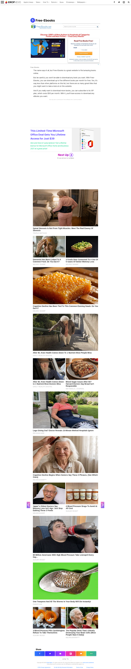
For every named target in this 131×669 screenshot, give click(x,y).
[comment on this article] (81, 653)
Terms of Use (79, 667)
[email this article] (60, 653)
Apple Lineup (28, 2)
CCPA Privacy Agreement (44, 667)
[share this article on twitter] (50, 653)
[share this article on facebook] (40, 653)
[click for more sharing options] (91, 653)
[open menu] (2, 2)
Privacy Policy (89, 667)
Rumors (54, 2)
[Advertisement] (65, 11)
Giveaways (70, 2)
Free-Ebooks (45, 20)
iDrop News (49, 662)
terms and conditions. (88, 662)
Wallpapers (81, 2)
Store (61, 2)
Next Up (65, 155)
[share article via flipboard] (71, 653)
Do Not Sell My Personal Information (63, 667)
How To (45, 2)
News (38, 2)
